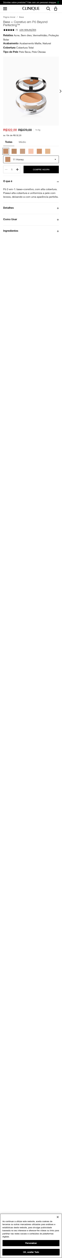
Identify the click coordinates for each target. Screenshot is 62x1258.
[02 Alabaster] (48, 151)
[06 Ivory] (22, 151)
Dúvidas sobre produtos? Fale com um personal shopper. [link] (30, 2)
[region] (31, 1236)
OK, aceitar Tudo (31, 1252)
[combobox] (31, 159)
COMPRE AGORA (41, 169)
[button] (56, 9)
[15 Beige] (39, 151)
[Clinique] (31, 8)
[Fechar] (57, 1217)
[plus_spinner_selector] (17, 169)
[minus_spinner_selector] (6, 169)
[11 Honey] (6, 151)
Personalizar (31, 1243)
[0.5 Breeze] (31, 151)
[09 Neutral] (14, 151)
